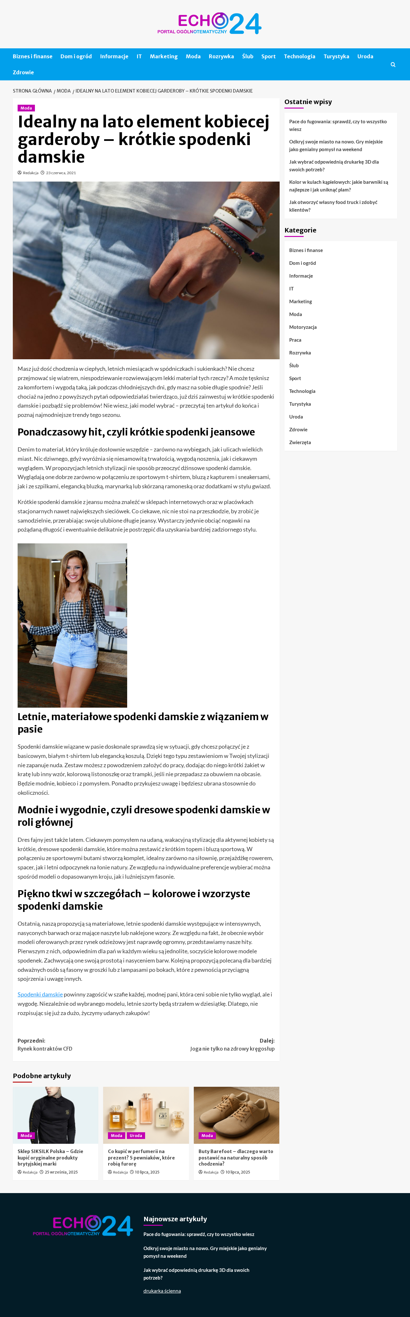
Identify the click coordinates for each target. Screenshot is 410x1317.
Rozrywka (221, 56)
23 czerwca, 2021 (61, 172)
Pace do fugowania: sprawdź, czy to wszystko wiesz (338, 125)
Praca (295, 339)
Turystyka (336, 56)
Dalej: (232, 1044)
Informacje (114, 56)
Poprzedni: (45, 1044)
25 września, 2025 (61, 1172)
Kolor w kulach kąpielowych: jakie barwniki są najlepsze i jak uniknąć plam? (338, 185)
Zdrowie (23, 72)
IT (139, 56)
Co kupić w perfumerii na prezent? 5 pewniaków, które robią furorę (141, 1158)
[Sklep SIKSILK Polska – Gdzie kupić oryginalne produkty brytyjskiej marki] (55, 1115)
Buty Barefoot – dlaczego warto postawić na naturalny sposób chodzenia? (236, 1158)
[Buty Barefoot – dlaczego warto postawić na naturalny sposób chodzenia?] (236, 1115)
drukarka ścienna (162, 1291)
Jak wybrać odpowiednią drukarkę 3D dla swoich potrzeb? (334, 165)
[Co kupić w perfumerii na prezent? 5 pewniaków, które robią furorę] (146, 1115)
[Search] (393, 64)
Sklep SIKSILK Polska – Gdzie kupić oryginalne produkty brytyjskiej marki (50, 1158)
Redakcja (30, 172)
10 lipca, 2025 (147, 1172)
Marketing (164, 56)
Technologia (300, 56)
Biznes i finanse (33, 56)
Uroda (365, 56)
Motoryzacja (303, 326)
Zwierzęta (300, 442)
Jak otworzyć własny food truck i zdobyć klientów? (333, 206)
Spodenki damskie (40, 994)
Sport (268, 56)
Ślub (247, 56)
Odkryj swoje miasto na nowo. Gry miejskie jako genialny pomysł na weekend (336, 145)
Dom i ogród (76, 56)
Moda (193, 56)
